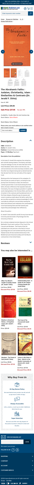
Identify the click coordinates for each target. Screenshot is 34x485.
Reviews (5, 243)
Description (7, 141)
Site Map (9, 481)
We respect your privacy (8, 446)
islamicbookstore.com (10, 8)
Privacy (3, 481)
